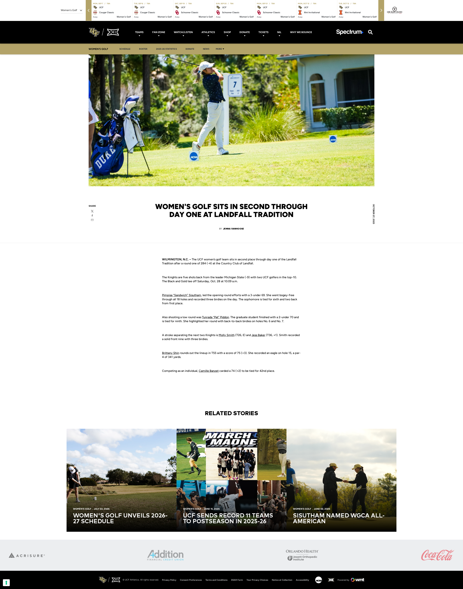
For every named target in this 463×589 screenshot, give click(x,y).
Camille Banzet (209, 371)
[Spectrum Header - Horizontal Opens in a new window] (350, 32)
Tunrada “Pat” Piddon (215, 317)
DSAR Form (237, 580)
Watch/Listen (183, 32)
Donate (244, 32)
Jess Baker (258, 335)
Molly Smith (227, 335)
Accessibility (302, 580)
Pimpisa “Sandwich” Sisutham (181, 295)
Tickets (263, 32)
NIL (279, 32)
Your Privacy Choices (257, 580)
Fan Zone (158, 32)
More (219, 49)
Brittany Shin (170, 353)
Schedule (124, 49)
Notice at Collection (282, 580)
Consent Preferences (191, 580)
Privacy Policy (169, 580)
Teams (139, 32)
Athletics (208, 32)
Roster (143, 49)
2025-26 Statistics (167, 49)
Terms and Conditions (216, 580)
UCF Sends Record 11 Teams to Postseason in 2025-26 (228, 518)
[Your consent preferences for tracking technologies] (6, 582)
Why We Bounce (301, 32)
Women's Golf (82, 509)
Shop (227, 32)
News (206, 49)
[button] (89, 10)
